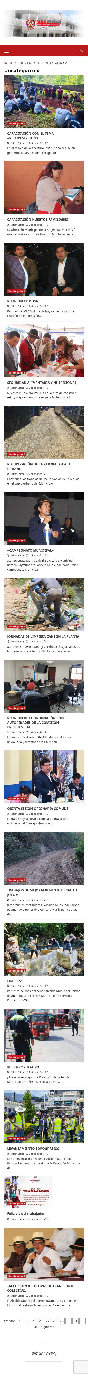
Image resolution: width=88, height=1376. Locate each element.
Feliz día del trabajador (26, 1213)
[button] (8, 50)
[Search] (81, 50)
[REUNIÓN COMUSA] (44, 269)
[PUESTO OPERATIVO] (44, 1035)
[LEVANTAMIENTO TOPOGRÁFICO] (44, 1116)
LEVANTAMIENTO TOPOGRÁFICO (33, 1148)
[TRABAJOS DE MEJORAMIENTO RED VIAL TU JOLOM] (44, 858)
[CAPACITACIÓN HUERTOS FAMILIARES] (44, 187)
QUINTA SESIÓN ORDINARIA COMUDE (37, 808)
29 (61, 1321)
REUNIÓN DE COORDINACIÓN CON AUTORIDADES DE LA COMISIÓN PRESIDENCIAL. (35, 723)
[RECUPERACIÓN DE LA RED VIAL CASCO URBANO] (44, 432)
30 (68, 1321)
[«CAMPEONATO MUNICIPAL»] (44, 518)
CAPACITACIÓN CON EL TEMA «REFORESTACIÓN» (30, 135)
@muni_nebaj (44, 1353)
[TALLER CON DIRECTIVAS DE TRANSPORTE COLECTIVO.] (44, 1254)
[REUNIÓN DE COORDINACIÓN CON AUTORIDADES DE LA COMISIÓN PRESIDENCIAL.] (44, 686)
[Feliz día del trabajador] (28, 1192)
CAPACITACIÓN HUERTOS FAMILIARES (37, 219)
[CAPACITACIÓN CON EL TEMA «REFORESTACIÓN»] (44, 101)
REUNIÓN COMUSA (22, 301)
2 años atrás (35, 143)
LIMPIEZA (15, 981)
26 (40, 1321)
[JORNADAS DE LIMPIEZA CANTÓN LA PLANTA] (44, 604)
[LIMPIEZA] (44, 949)
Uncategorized (16, 123)
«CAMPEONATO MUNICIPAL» (30, 550)
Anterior (9, 1321)
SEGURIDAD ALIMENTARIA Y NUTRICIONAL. (42, 382)
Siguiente (47, 1327)
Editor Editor (17, 143)
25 (33, 1321)
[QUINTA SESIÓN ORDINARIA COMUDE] (44, 776)
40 (36, 1327)
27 (47, 1321)
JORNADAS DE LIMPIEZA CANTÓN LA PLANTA (43, 636)
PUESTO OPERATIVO (23, 1067)
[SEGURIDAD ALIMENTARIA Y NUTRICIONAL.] (44, 350)
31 (75, 1321)
